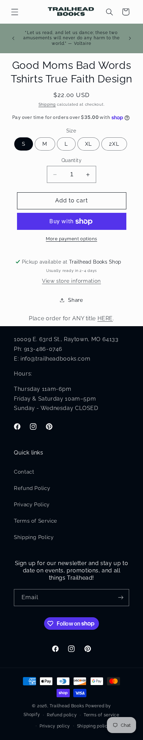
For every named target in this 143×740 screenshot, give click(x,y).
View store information (71, 281)
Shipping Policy (33, 537)
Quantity (71, 160)
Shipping (47, 104)
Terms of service (101, 715)
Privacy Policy (32, 504)
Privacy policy (55, 726)
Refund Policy (32, 488)
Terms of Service (35, 521)
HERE (105, 318)
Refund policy (62, 715)
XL (88, 144)
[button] (15, 12)
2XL (114, 144)
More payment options (71, 238)
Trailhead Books (67, 705)
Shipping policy (93, 726)
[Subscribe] (121, 597)
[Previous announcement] (13, 38)
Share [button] (75, 300)
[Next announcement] (129, 38)
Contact (24, 472)
